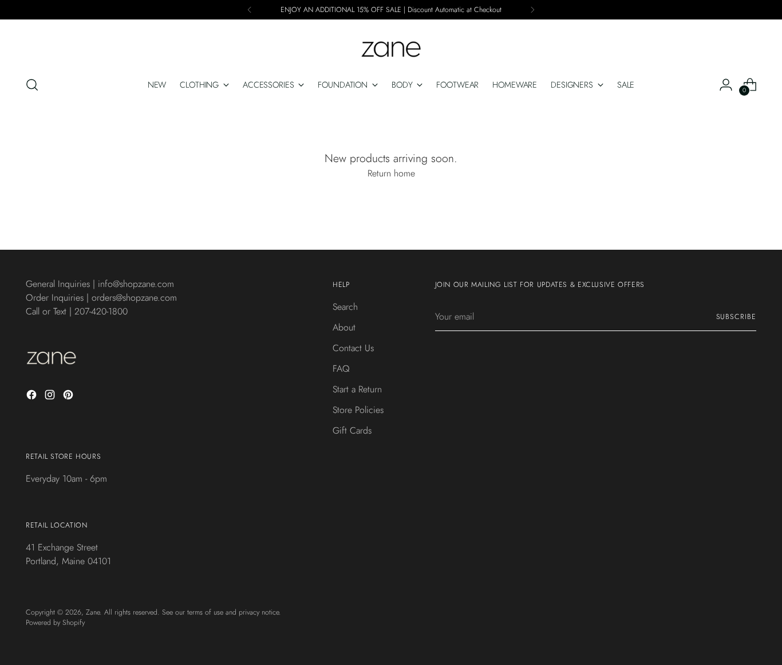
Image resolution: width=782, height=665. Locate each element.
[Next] (532, 9)
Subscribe (736, 317)
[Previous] (249, 9)
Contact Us (353, 348)
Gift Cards (352, 430)
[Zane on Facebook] (33, 396)
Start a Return (357, 389)
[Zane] (391, 43)
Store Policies (358, 409)
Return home (391, 173)
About (344, 327)
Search (345, 306)
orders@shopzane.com (134, 297)
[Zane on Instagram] (51, 396)
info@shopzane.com (136, 283)
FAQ (341, 368)
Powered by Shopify (55, 622)
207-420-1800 (101, 311)
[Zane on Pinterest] (69, 396)
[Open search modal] (32, 84)
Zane (93, 612)
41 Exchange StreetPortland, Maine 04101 (68, 554)
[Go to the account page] (725, 84)
